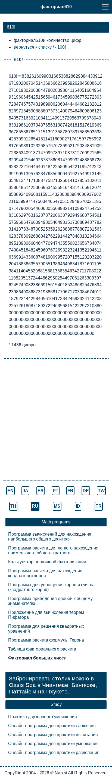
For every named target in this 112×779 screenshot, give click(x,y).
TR (99, 506)
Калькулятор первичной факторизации (47, 562)
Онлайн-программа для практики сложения (52, 725)
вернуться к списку (33, 47)
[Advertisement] (56, 420)
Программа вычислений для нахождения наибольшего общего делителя (49, 536)
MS (57, 506)
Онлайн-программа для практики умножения (53, 743)
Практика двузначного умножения (42, 716)
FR (70, 490)
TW (101, 490)
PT (55, 490)
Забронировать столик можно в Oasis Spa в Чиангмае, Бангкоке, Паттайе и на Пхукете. (53, 685)
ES (40, 490)
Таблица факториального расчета (42, 649)
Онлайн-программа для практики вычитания (53, 734)
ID (78, 506)
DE (86, 490)
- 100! (60, 47)
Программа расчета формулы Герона (46, 640)
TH (13, 506)
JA (25, 490)
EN (10, 490)
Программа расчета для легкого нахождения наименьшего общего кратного (53, 550)
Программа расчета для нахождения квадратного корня (45, 573)
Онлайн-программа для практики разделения (53, 752)
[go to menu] (105, 7)
